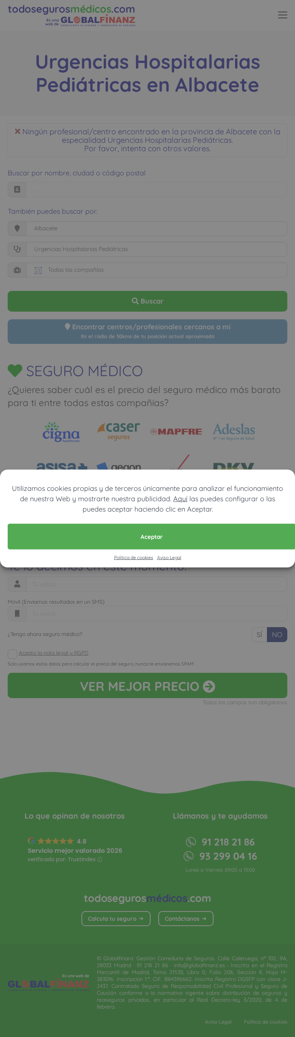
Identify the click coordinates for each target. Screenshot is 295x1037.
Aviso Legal (169, 557)
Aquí (180, 498)
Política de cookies (133, 557)
